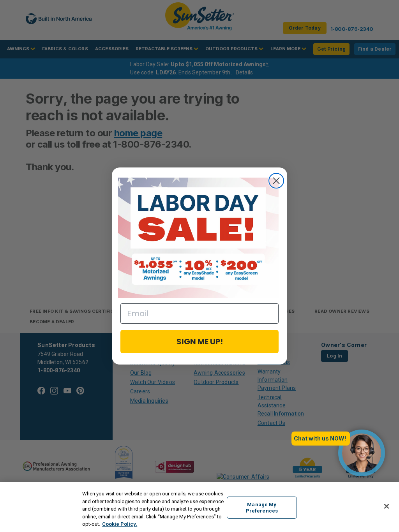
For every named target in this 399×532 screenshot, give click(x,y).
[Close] (386, 506)
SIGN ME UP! (200, 341)
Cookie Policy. (119, 524)
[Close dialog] (276, 180)
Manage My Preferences (262, 508)
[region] (199, 507)
